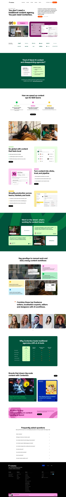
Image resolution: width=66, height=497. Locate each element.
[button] (27, 2)
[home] (12, 466)
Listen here (55, 495)
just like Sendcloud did (37, 81)
